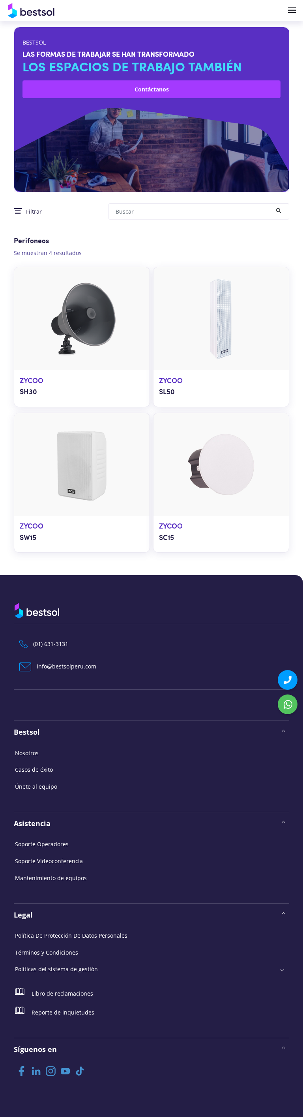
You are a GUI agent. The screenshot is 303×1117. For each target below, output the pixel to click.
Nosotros (27, 753)
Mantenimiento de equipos (51, 878)
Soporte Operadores (42, 844)
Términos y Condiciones (46, 952)
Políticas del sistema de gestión (56, 969)
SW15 (28, 538)
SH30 (28, 392)
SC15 (166, 538)
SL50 (167, 392)
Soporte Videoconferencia (49, 861)
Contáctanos (152, 89)
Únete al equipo (36, 786)
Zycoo (31, 381)
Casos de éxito (34, 769)
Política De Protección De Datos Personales (71, 935)
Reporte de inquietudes (62, 1012)
